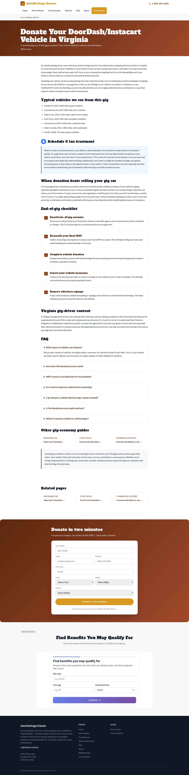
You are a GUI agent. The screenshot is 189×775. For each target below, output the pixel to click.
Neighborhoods (85, 753)
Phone (98, 556)
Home (25, 10)
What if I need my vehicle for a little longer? (67, 418)
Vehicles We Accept (86, 741)
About (86, 10)
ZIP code (59, 567)
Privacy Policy (115, 729)
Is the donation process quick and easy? (65, 408)
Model (58, 588)
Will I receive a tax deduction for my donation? (69, 376)
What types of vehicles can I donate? (64, 347)
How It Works (38, 10)
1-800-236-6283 (160, 3)
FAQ (78, 10)
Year (57, 577)
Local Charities (84, 757)
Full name (60, 546)
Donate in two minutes (94, 601)
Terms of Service (116, 733)
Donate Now (99, 10)
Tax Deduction (54, 10)
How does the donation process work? (65, 366)
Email (58, 556)
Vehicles (68, 10)
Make (97, 577)
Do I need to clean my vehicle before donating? (69, 387)
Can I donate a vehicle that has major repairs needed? (72, 397)
